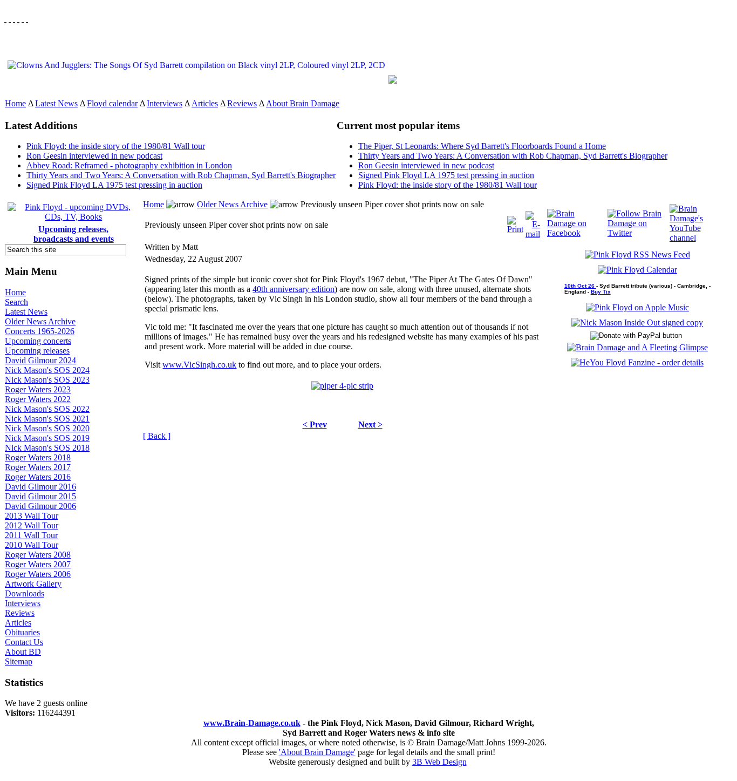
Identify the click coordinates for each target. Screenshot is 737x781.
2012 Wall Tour (31, 525)
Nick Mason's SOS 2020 (47, 428)
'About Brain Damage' (317, 752)
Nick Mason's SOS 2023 (47, 379)
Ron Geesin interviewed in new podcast (94, 155)
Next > (370, 424)
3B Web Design (439, 761)
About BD (23, 651)
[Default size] (23, 18)
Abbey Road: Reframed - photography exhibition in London (129, 165)
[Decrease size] (27, 18)
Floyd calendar (112, 103)
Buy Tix (601, 292)
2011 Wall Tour (31, 535)
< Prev (315, 424)
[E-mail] (533, 222)
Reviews (242, 103)
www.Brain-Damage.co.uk (252, 723)
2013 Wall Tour (31, 515)
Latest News (56, 103)
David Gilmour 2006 (40, 506)
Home (15, 103)
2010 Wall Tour (31, 544)
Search (16, 302)
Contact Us (24, 642)
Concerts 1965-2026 (39, 331)
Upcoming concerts (38, 340)
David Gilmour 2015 (40, 496)
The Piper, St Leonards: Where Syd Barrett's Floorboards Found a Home (482, 146)
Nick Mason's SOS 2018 (47, 447)
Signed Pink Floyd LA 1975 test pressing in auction (114, 184)
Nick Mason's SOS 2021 (47, 418)
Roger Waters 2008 (38, 554)
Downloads (24, 593)
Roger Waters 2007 (38, 564)
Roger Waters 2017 (38, 467)
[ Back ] (156, 435)
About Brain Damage (302, 103)
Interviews (164, 103)
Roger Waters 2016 (38, 476)
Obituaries (22, 632)
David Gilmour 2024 (40, 360)
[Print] (515, 222)
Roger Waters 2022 (38, 399)
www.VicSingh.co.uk (199, 364)
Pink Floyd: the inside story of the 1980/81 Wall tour (115, 146)
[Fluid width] (5, 18)
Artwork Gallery (33, 583)
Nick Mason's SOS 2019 (47, 438)
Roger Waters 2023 (38, 389)
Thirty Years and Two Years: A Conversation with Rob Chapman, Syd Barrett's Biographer (181, 175)
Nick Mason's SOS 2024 (47, 370)
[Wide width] (10, 18)
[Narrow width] (14, 18)
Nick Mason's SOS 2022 (47, 408)
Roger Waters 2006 (38, 574)
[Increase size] (18, 18)
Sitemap (18, 661)
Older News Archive (40, 321)
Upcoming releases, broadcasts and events (73, 234)
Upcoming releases (37, 350)
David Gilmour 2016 (40, 486)
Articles (205, 103)
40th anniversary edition (294, 289)
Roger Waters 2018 (38, 457)
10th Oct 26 (580, 286)
